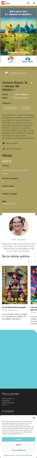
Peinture (18, 170)
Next (35, 261)
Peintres (26, 170)
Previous (28, 261)
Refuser (18, 445)
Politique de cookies (9, 455)
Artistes (5, 174)
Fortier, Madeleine (21, 94)
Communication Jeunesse (5, 3)
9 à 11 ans (26, 108)
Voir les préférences (18, 450)
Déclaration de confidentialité (24, 455)
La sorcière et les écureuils (14, 307)
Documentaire (10, 108)
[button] (34, 418)
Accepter (18, 439)
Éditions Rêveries (21, 98)
